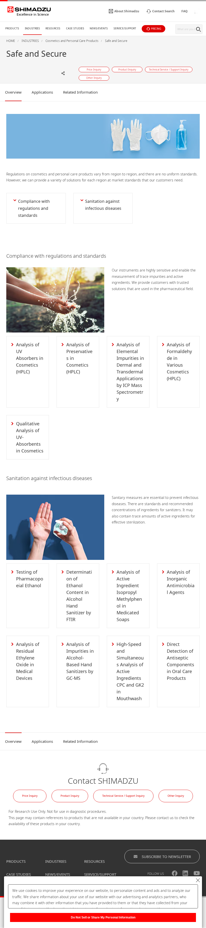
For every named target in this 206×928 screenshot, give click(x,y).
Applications (42, 92)
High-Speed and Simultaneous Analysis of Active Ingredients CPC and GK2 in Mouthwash (130, 671)
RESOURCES (94, 861)
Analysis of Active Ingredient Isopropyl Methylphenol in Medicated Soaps (129, 595)
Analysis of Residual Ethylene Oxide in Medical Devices (27, 661)
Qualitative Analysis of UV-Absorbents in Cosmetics (29, 437)
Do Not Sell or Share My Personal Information (103, 917)
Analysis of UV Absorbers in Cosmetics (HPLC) (29, 358)
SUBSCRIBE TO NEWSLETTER (166, 856)
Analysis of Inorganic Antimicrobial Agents (180, 582)
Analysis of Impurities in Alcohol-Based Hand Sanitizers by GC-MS (80, 661)
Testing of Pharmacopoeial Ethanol (29, 578)
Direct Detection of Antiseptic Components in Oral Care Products (180, 661)
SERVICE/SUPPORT (100, 874)
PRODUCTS (16, 861)
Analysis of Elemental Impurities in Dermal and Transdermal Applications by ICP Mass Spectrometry (130, 372)
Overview (13, 92)
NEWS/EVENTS (57, 874)
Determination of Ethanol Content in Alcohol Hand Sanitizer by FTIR (79, 595)
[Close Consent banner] (198, 880)
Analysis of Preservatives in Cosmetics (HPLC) (79, 358)
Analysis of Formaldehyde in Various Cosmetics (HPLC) (179, 361)
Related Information (80, 92)
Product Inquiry (70, 796)
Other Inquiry (176, 796)
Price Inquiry (29, 796)
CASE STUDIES (18, 874)
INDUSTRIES (55, 861)
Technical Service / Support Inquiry (123, 796)
